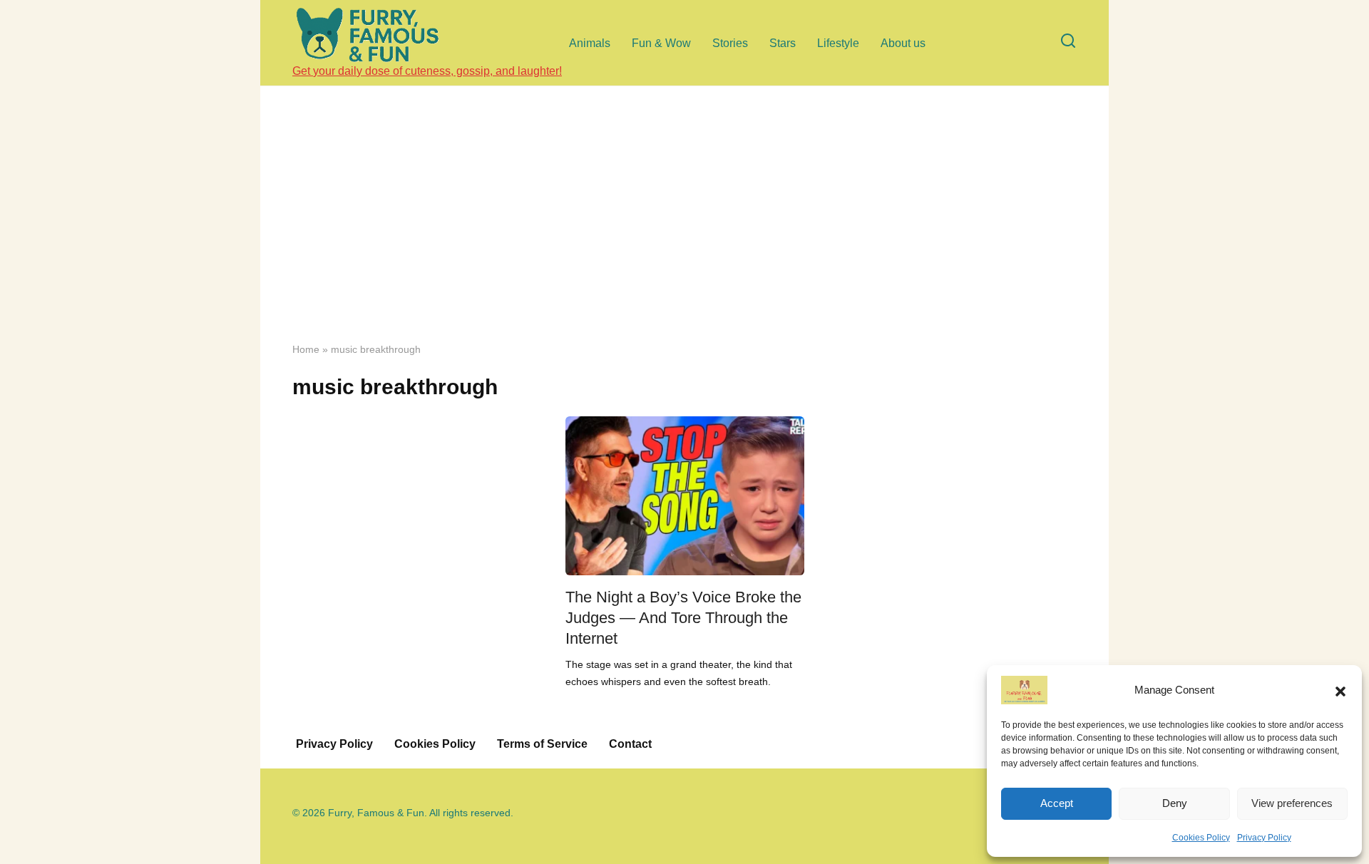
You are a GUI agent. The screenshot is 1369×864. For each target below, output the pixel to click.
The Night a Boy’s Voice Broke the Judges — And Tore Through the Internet (683, 617)
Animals (589, 43)
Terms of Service (542, 744)
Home (305, 349)
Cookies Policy (1201, 838)
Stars (782, 43)
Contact (630, 744)
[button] (1340, 690)
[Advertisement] (684, 224)
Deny (1174, 803)
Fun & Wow (661, 43)
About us (903, 43)
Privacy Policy (1264, 838)
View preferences (1292, 803)
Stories (730, 43)
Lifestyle (838, 43)
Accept (1056, 803)
